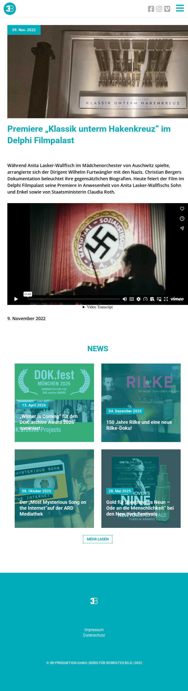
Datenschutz (94, 635)
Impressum (94, 629)
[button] (97, 539)
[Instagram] (159, 8)
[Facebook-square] (151, 8)
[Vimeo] (167, 8)
